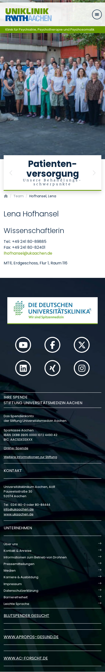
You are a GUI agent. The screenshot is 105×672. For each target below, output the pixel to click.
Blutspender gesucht (26, 615)
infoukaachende (19, 509)
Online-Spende (16, 448)
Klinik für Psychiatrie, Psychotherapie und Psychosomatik (49, 29)
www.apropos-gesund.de (31, 637)
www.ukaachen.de (18, 514)
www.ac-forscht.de (26, 658)
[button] (11, 173)
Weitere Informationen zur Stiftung (30, 457)
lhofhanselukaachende (28, 253)
